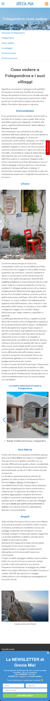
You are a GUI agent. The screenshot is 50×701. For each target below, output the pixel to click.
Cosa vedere (8, 43)
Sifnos (20, 482)
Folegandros (8, 38)
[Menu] (3, 3)
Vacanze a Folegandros (13, 33)
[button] (4, 420)
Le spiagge (7, 48)
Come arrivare (9, 53)
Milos (12, 482)
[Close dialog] (48, 653)
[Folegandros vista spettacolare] (25, 606)
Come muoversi (9, 58)
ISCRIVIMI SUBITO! (25, 695)
